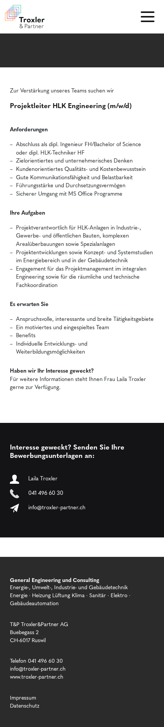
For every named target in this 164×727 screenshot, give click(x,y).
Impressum (23, 697)
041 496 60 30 (45, 493)
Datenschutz (24, 705)
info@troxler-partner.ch (56, 507)
